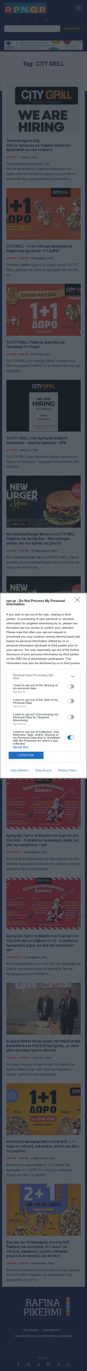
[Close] (79, 601)
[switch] (70, 686)
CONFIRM (26, 755)
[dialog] (43, 685)
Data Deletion (20, 770)
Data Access (43, 770)
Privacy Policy (67, 770)
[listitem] (43, 676)
